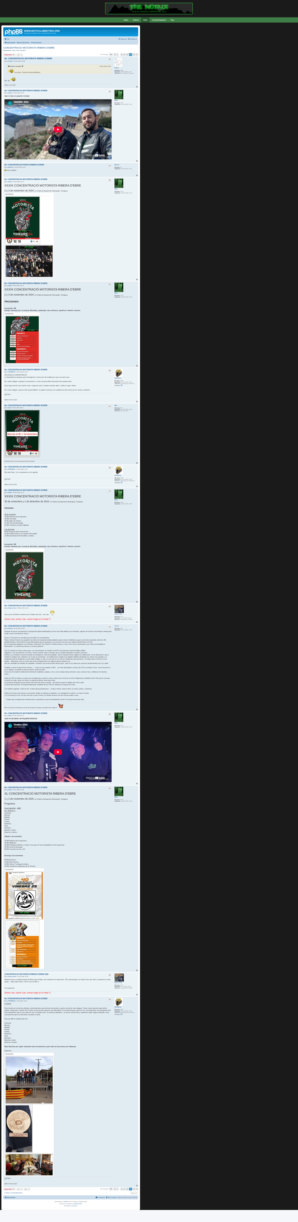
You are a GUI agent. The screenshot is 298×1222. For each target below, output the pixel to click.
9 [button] (124, 55)
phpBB (66, 1201)
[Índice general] (14, 31)
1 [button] (117, 55)
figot (116, 405)
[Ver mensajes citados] (23, 66)
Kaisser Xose (118, 614)
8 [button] (121, 55)
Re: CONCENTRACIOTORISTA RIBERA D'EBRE (24, 165)
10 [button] (127, 55)
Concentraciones (159, 20)
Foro (145, 20)
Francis (117, 626)
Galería (136, 20)
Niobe (13, 50)
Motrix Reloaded (20, 50)
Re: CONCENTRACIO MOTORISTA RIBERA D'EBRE (28, 58)
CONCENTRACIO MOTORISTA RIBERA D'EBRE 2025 (26, 974)
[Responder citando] (109, 59)
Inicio (126, 20)
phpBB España (78, 1203)
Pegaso (117, 67)
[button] (111, 54)
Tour (172, 20)
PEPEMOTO (118, 378)
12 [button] (134, 55)
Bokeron (12, 66)
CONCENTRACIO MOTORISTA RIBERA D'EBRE (29, 47)
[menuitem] (6, 39)
